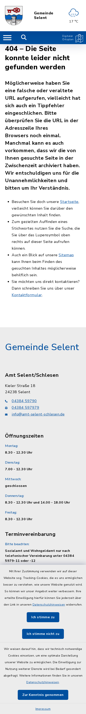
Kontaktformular (27, 294)
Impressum (43, 709)
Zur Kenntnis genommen (43, 695)
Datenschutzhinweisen (49, 605)
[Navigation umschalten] (7, 37)
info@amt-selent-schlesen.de (38, 414)
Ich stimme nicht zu (43, 634)
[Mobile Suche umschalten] (24, 37)
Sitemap (66, 255)
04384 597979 (25, 407)
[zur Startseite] (14, 15)
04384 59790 (24, 400)
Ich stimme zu (43, 617)
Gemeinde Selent (43, 15)
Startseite (69, 201)
